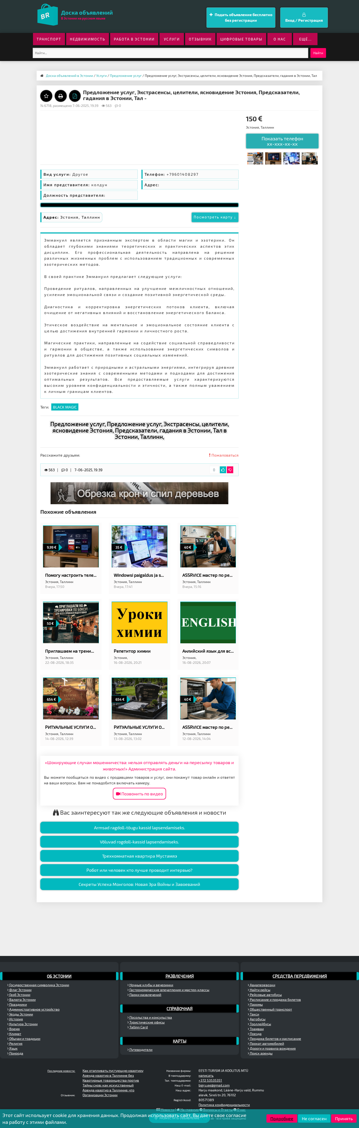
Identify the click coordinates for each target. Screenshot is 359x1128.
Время (14, 1029)
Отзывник (200, 39)
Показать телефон (282, 141)
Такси (254, 1014)
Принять (344, 1118)
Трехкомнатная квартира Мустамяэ (139, 856)
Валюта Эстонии (22, 999)
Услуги (172, 39)
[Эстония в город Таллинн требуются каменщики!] (255, 158)
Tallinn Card (138, 1027)
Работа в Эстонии (134, 39)
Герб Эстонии (19, 995)
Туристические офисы (147, 1022)
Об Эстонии (59, 976)
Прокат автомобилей (266, 1043)
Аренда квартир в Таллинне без (108, 1075)
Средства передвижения (300, 976)
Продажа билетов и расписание (275, 1038)
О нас (280, 39)
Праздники (18, 1004)
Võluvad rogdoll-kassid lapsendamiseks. (139, 841)
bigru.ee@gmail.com (214, 1085)
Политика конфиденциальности (224, 1105)
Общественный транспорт (270, 1009)
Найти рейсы (259, 990)
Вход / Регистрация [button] (304, 20)
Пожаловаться (225, 455)
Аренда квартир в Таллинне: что (108, 1090)
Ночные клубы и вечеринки (151, 985)
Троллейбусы (260, 1024)
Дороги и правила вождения (272, 1048)
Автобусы (257, 1019)
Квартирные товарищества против (111, 1080)
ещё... (305, 39)
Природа (16, 1053)
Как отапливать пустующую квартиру (113, 1070)
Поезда (255, 1034)
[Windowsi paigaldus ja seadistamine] (291, 158)
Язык (13, 1048)
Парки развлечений (145, 995)
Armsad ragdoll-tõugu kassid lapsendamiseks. (139, 827)
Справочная (179, 1008)
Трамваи (256, 1029)
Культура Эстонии (23, 1024)
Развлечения (180, 976)
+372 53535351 (210, 1080)
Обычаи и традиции (24, 1038)
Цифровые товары (241, 39)
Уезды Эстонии (21, 1014)
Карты (179, 1040)
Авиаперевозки (262, 985)
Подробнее (281, 1118)
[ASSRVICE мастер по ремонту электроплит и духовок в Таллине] (310, 158)
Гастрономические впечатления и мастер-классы (169, 990)
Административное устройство (34, 1009)
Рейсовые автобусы (265, 995)
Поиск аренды (261, 1053)
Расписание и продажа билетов (275, 999)
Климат (15, 1034)
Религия (15, 1043)
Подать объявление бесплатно (243, 17)
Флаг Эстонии (20, 990)
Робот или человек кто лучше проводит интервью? (139, 870)
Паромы (256, 1004)
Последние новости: (61, 1070)
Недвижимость (87, 39)
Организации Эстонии (100, 1095)
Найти (318, 53)
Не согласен (314, 1118)
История (16, 1019)
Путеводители (140, 1049)
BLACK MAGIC (65, 407)
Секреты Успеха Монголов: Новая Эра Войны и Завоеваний (139, 884)
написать (206, 1075)
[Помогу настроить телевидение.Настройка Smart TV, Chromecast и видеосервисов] (273, 158)
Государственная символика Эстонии (39, 985)
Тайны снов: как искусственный (108, 1085)
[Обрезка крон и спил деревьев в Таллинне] (139, 493)
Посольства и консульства (150, 1017)
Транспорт (49, 39)
